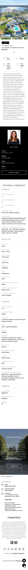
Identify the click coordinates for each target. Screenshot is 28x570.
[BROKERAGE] (23, 549)
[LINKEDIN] (12, 549)
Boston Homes (10, 503)
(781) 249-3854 (6, 158)
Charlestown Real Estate (14, 510)
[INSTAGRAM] (8, 549)
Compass (15, 523)
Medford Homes (10, 506)
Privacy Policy (21, 561)
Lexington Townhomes (12, 504)
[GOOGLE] (19, 549)
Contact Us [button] (14, 466)
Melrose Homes (10, 509)
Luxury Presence (18, 553)
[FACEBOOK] (4, 549)
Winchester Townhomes (13, 507)
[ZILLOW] (15, 549)
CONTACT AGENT (14, 172)
